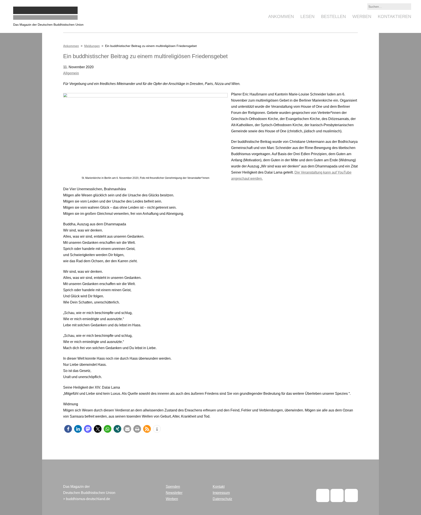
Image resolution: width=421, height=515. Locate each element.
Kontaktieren (394, 16)
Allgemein (71, 73)
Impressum (221, 493)
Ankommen (281, 16)
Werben (361, 16)
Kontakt (219, 486)
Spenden (173, 486)
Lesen (307, 16)
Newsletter (174, 493)
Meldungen (92, 46)
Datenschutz (222, 499)
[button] (68, 429)
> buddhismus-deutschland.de (86, 499)
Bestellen (333, 16)
